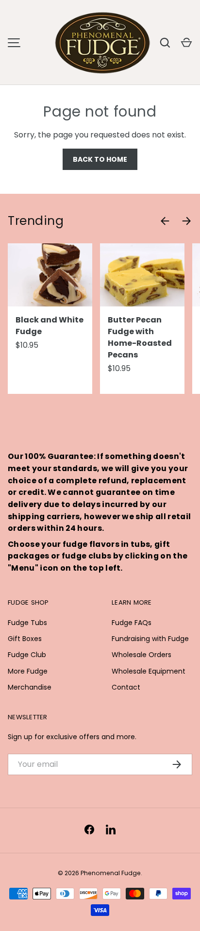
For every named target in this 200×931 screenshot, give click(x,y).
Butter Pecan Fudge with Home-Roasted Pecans (140, 337)
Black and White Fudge (49, 325)
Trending (36, 220)
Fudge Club (27, 655)
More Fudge (28, 671)
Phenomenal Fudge (111, 873)
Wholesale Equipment (148, 671)
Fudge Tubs (27, 622)
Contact (126, 687)
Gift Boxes (25, 638)
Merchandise (29, 687)
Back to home (100, 159)
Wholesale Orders (141, 655)
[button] (186, 42)
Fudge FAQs (131, 622)
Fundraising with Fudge (150, 638)
